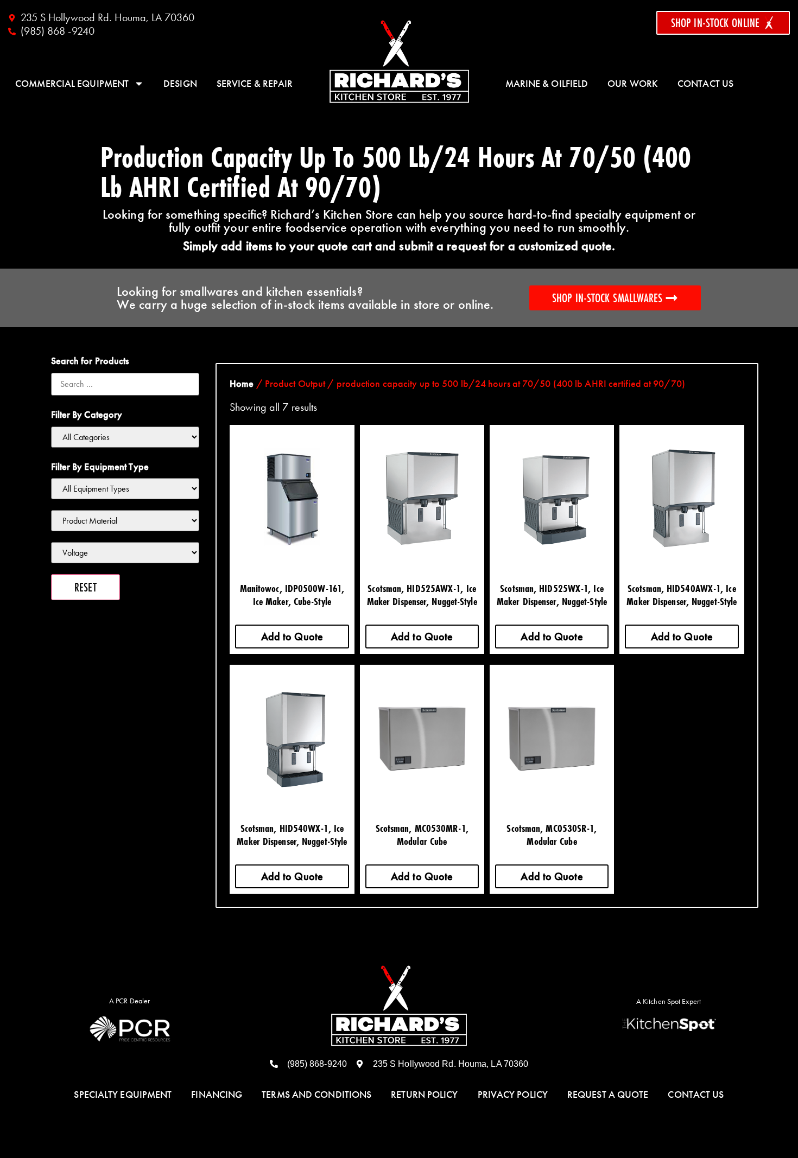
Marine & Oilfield (546, 84)
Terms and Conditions (316, 1094)
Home (242, 384)
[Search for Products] (125, 384)
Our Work (632, 84)
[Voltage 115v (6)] (125, 552)
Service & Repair (255, 84)
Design (180, 84)
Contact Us (705, 84)
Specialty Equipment (123, 1094)
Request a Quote (608, 1094)
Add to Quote (292, 636)
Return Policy (424, 1094)
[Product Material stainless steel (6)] (125, 520)
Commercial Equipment (72, 84)
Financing (216, 1094)
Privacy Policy (513, 1094)
